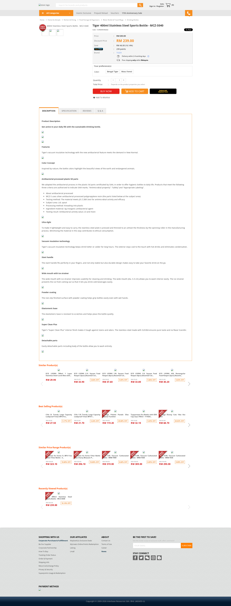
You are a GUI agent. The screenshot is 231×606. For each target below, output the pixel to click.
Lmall (72, 551)
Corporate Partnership (48, 548)
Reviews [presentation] (87, 110)
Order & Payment (46, 559)
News (103, 551)
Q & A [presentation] (100, 110)
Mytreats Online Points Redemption (84, 544)
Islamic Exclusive (83, 13)
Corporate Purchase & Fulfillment (53, 540)
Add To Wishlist (103, 97)
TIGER (119, 52)
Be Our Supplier (45, 544)
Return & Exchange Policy (49, 566)
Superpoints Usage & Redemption (52, 573)
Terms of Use (106, 544)
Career (104, 548)
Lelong (72, 548)
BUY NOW (106, 91)
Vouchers (115, 13)
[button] (113, 72)
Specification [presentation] (69, 110)
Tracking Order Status (47, 555)
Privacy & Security (46, 569)
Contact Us (105, 540)
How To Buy (43, 551)
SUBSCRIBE (187, 545)
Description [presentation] (48, 110)
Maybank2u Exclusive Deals (81, 540)
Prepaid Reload (101, 13)
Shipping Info (44, 562)
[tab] (49, 110)
